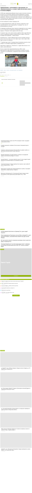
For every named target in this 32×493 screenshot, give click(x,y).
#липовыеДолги (20, 70)
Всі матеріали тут (16, 275)
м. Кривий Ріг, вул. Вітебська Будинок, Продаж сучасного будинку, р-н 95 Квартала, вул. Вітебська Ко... (15, 369)
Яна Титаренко (4, 72)
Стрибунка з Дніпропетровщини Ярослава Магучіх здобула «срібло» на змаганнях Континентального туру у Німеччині (15, 151)
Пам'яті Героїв (5, 262)
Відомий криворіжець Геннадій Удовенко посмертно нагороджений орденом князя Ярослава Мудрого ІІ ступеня (14, 155)
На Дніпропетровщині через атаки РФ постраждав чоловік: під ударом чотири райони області (15, 141)
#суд (17, 70)
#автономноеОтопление (13, 70)
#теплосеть (8, 70)
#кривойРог (1, 70)
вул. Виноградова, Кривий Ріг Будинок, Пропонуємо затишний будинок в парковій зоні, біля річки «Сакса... (15, 389)
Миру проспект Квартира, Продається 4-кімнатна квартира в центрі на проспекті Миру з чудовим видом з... (15, 429)
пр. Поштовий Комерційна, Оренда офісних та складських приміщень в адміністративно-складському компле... (15, 409)
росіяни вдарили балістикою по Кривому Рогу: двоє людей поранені (14, 232)
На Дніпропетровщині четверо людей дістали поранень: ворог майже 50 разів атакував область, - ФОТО (15, 164)
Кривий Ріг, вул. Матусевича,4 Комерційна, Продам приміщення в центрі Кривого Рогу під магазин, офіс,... (15, 449)
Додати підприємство (16, 295)
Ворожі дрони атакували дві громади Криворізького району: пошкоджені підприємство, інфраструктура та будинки (15, 169)
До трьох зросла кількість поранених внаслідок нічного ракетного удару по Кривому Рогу (16, 241)
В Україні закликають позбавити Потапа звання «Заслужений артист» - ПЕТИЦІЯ (15, 146)
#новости (5, 70)
